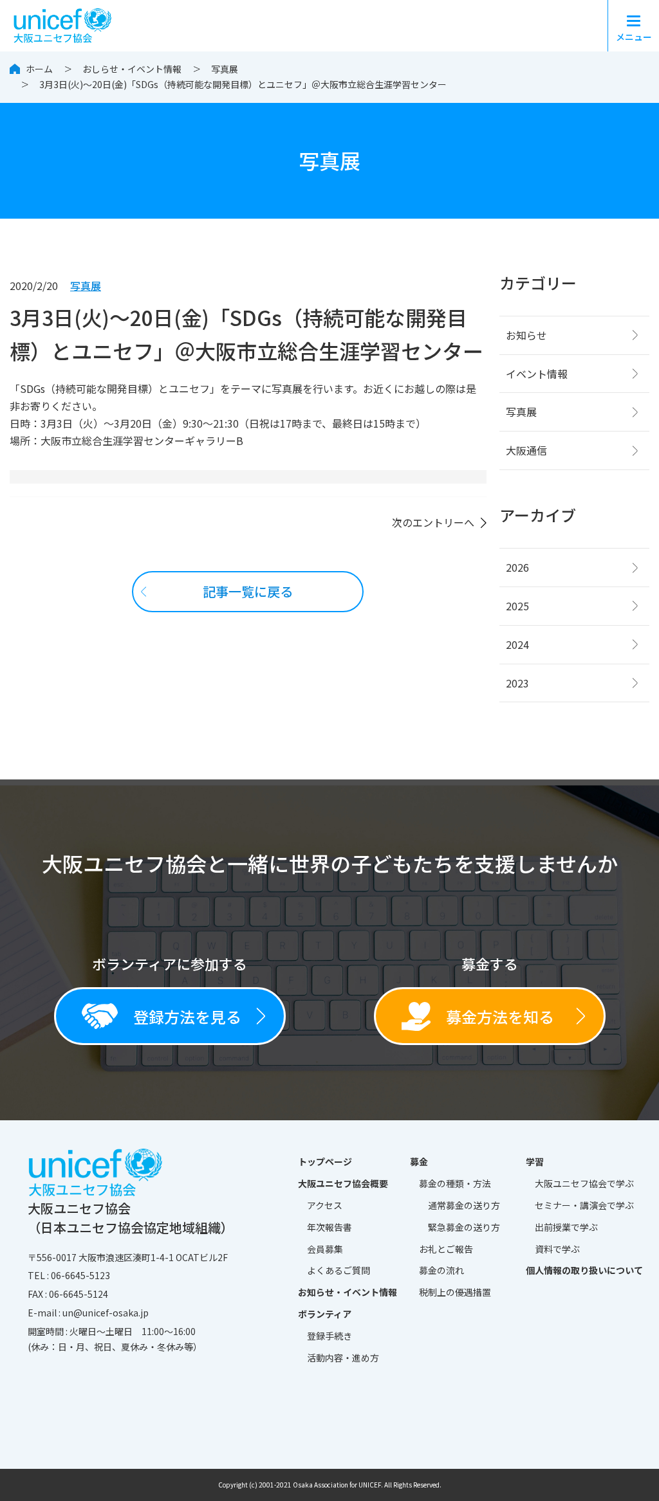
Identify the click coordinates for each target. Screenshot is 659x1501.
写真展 (224, 68)
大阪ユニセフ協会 (584, 1183)
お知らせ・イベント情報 (347, 1292)
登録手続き (329, 1335)
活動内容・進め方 (343, 1357)
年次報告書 (329, 1227)
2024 (517, 644)
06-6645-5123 (80, 1275)
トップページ (325, 1161)
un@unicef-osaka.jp (105, 1312)
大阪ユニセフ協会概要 (343, 1183)
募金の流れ (441, 1270)
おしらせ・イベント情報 (131, 68)
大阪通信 (526, 450)
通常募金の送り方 (464, 1205)
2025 (517, 606)
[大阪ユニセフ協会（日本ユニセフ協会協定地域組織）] (65, 23)
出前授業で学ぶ (566, 1227)
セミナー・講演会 (584, 1205)
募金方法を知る (500, 1016)
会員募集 (325, 1248)
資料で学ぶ (557, 1248)
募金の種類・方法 (455, 1183)
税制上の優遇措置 (455, 1292)
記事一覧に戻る (248, 591)
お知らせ (526, 335)
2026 (517, 567)
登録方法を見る (187, 1016)
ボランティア (324, 1313)
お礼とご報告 (446, 1248)
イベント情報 (537, 373)
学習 (535, 1161)
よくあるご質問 (338, 1270)
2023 (517, 683)
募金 (419, 1161)
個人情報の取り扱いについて (584, 1270)
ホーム (39, 68)
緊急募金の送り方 (464, 1227)
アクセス (324, 1205)
